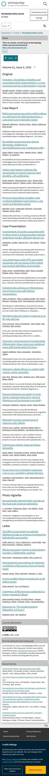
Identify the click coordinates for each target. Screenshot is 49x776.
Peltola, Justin (25, 183)
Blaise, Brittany (39, 405)
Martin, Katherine (39, 124)
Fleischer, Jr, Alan (35, 573)
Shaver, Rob (37, 180)
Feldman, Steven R (23, 544)
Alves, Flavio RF (8, 480)
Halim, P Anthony (9, 298)
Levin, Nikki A (12, 511)
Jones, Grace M (36, 90)
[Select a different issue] (34, 67)
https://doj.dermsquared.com (14, 47)
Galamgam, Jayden (10, 242)
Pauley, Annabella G (37, 93)
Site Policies (31, 736)
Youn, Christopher (22, 323)
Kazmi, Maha (7, 152)
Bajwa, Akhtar (7, 379)
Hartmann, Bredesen (10, 405)
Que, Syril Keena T (22, 586)
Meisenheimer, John (23, 180)
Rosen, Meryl (15, 211)
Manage (36, 18)
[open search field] (45, 4)
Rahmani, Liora (8, 208)
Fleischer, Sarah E (21, 93)
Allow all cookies (35, 770)
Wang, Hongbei (37, 270)
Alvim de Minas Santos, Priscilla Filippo (17, 599)
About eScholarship (11, 736)
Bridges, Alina (7, 273)
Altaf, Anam (40, 377)
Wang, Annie (7, 270)
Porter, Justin (7, 93)
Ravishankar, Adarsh (10, 183)
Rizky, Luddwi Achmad (26, 298)
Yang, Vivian (35, 323)
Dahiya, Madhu (20, 455)
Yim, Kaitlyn (32, 508)
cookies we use (8, 762)
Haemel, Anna (30, 152)
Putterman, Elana (20, 508)
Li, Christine (7, 508)
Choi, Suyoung (8, 323)
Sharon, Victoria (21, 273)
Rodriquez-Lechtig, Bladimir (13, 430)
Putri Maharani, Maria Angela (34, 301)
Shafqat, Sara (29, 377)
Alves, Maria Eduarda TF (34, 477)
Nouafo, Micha (8, 573)
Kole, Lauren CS (35, 557)
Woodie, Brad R (8, 90)
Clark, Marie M (8, 586)
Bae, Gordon (16, 326)
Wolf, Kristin (7, 126)
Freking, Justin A (22, 90)
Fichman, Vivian (23, 601)
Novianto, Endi (16, 301)
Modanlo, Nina (8, 614)
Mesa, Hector (37, 183)
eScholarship (5, 33)
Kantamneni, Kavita (20, 557)
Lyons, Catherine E (23, 542)
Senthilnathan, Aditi (21, 270)
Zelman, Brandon (37, 452)
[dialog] (24, 758)
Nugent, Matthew (9, 352)
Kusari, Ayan (19, 152)
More (5, 51)
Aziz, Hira (6, 377)
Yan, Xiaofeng (20, 614)
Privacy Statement (33, 731)
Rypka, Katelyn (8, 180)
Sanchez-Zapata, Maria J (30, 427)
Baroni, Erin (23, 242)
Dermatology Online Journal (32, 33)
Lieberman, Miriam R (24, 208)
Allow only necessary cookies (12, 769)
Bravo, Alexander (24, 352)
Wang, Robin (7, 452)
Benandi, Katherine (10, 124)
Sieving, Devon (25, 124)
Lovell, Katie (36, 542)
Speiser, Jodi (7, 455)
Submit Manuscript (39, 12)
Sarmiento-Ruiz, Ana (34, 430)
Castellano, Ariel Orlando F (13, 477)
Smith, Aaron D (8, 542)
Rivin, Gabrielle (21, 573)
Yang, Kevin (6, 557)
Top (46, 725)
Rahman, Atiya (16, 377)
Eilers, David (32, 455)
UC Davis (4, 16)
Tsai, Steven (34, 242)
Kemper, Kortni (26, 405)
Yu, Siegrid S (14, 155)
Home (5, 731)
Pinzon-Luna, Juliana (10, 427)
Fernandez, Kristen (21, 452)
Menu (4, 26)
